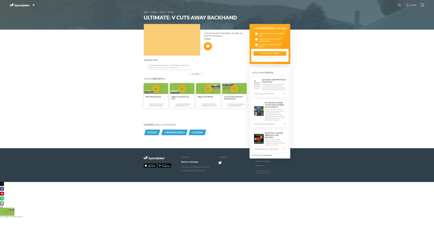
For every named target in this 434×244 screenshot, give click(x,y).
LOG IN (413, 5)
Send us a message (189, 162)
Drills (162, 12)
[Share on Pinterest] (2, 194)
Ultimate (154, 12)
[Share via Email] (2, 203)
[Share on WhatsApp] (2, 199)
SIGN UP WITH (270, 53)
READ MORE (268, 155)
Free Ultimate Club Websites (193, 170)
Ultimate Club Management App (195, 167)
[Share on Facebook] (2, 189)
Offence (171, 12)
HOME (146, 12)
